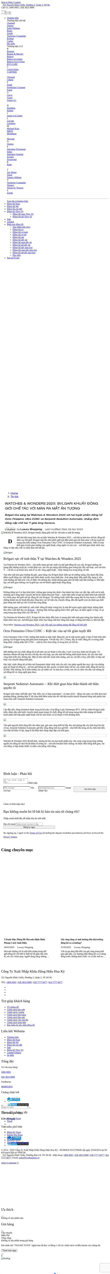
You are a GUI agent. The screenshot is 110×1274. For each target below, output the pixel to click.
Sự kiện (10, 1055)
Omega (10, 25)
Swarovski (11, 159)
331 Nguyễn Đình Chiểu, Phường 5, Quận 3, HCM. (26, 5)
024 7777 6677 (55, 982)
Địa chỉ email (9, 824)
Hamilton (11, 108)
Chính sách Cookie (15, 1012)
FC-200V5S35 (13, 1140)
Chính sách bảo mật (16, 1009)
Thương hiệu (13, 18)
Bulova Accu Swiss (16, 61)
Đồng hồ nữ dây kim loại (24, 252)
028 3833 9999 (25, 982)
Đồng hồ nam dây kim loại (25, 250)
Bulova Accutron (14, 59)
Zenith (10, 33)
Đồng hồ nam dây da (22, 242)
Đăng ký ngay (29, 827)
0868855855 (7, 1086)
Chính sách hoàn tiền (16, 1022)
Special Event (13, 258)
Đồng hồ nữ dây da (21, 245)
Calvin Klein (12, 69)
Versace (10, 185)
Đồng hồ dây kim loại (22, 247)
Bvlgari (10, 38)
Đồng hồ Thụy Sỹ (15, 211)
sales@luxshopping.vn (29, 1157)
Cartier (10, 41)
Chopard (11, 23)
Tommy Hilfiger (14, 177)
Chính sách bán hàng (16, 1015)
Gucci (9, 95)
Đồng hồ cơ (18, 229)
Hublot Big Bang (14, 1135)
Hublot (10, 110)
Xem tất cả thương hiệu (17, 201)
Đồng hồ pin (18, 237)
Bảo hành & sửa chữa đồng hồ (21, 1025)
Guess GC (11, 100)
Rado (9, 164)
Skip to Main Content (11, 2)
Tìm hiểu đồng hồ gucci (18, 1142)
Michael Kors (13, 128)
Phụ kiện (11, 43)
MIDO (10, 131)
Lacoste (10, 121)
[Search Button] (2, 13)
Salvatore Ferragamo (16, 149)
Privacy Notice (10, 837)
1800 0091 (11, 982)
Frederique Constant (16, 87)
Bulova (10, 56)
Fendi (9, 85)
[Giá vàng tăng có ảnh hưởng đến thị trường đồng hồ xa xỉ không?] (83, 894)
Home (14, 493)
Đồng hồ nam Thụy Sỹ (23, 214)
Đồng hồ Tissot (14, 1118)
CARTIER (12, 72)
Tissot (9, 175)
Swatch (10, 157)
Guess (9, 97)
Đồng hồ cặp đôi (14, 209)
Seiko (9, 152)
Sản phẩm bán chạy (21, 227)
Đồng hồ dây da (20, 240)
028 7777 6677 (40, 982)
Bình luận (33, 783)
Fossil (9, 90)
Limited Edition (14, 1052)
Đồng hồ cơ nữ (19, 234)
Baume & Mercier (15, 54)
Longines (11, 123)
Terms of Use (36, 833)
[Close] (2, 1216)
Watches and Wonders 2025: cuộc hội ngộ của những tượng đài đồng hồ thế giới (50, 625)
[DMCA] (18, 1145)
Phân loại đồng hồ (15, 224)
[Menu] (2, 10)
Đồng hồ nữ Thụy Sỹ (22, 216)
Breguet (10, 51)
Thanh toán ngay (9, 1250)
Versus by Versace (15, 188)
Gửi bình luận (90, 789)
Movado (10, 139)
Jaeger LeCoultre (14, 116)
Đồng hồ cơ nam (20, 232)
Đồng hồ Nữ (12, 206)
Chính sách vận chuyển (17, 1020)
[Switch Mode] (5, 10)
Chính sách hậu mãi (16, 1017)
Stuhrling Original (15, 154)
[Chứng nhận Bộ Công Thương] (13, 1101)
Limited (10, 222)
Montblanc (12, 134)
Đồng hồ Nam (13, 204)
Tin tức (14, 496)
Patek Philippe (13, 28)
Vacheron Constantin (16, 36)
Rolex (9, 31)
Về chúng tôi (13, 1007)
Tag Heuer (11, 172)
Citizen (10, 79)
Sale (9, 219)
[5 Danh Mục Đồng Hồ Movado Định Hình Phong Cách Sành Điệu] (26, 894)
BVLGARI (12, 64)
